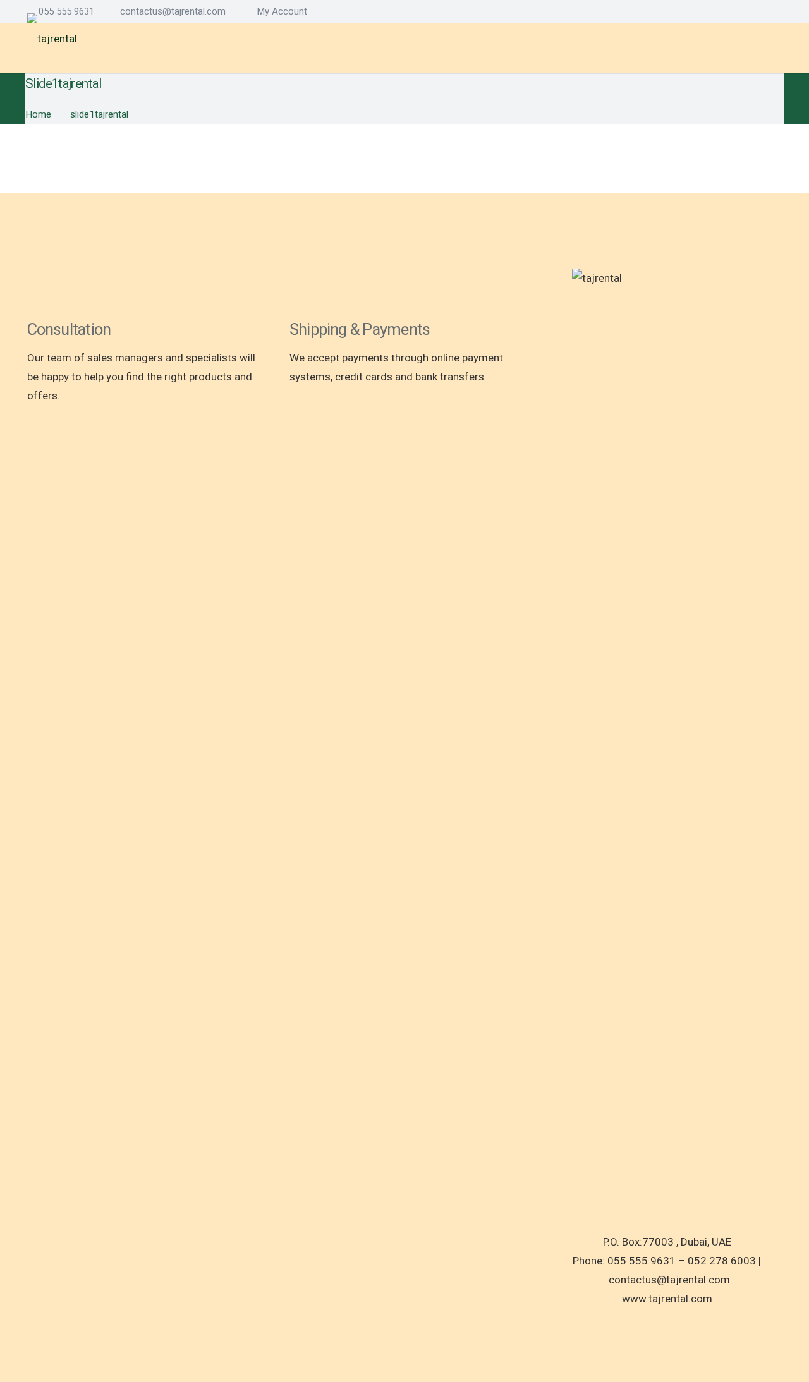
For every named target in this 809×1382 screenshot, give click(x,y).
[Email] (778, 10)
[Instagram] (757, 11)
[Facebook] (736, 10)
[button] (279, 11)
